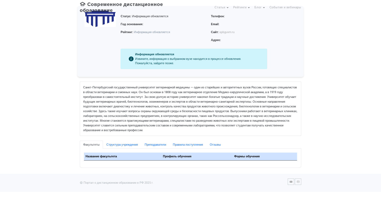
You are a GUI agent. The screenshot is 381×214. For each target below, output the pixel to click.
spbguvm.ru (227, 32)
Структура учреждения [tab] (122, 144)
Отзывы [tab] (215, 144)
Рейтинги (239, 7)
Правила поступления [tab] (188, 144)
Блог (257, 7)
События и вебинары (285, 7)
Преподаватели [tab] (155, 144)
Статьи (220, 7)
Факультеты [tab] (91, 144)
